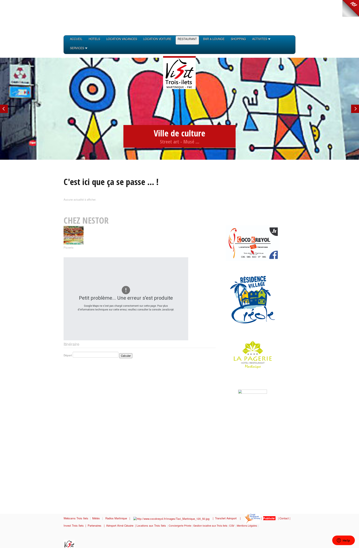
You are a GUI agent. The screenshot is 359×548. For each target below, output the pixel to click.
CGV (231, 525)
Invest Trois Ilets (74, 525)
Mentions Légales (247, 525)
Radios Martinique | (119, 518)
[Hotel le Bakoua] (229, 384)
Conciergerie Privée (180, 525)
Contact (284, 518)
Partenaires (96, 525)
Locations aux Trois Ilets (151, 525)
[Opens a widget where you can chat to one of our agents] (343, 541)
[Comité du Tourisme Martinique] (252, 518)
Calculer (126, 356)
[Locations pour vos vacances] (253, 243)
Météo (96, 518)
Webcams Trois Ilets (76, 518)
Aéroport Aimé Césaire (119, 525)
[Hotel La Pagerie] (248, 354)
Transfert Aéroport (227, 518)
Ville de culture (179, 133)
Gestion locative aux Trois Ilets (210, 525)
